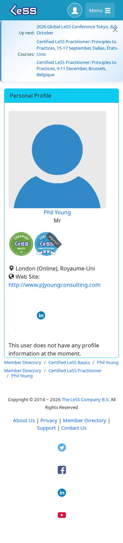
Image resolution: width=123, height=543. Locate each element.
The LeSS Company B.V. (86, 399)
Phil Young (57, 212)
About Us (24, 420)
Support (46, 427)
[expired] (46, 254)
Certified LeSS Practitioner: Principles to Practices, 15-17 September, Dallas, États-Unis (77, 47)
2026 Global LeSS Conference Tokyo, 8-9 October (77, 29)
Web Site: (28, 276)
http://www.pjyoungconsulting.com (54, 285)
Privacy (48, 420)
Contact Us (73, 427)
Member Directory (84, 420)
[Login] (74, 10)
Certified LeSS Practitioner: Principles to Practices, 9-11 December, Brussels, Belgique (77, 68)
